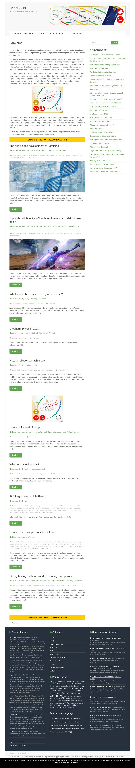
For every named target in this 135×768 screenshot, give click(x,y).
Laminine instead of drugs (24, 427)
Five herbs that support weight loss (103, 72)
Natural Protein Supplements (63, 544)
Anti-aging (53, 682)
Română (61, 728)
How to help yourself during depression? (105, 65)
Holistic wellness (50, 155)
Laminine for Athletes (31, 544)
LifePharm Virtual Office (32, 510)
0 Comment (34, 157)
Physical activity (44, 585)
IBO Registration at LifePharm (27, 496)
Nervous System (56, 698)
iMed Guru (18, 8)
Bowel (51, 684)
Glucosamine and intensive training (103, 136)
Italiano (65, 725)
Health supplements (39, 155)
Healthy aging (32, 233)
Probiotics (54, 700)
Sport (16, 546)
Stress (59, 705)
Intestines (72, 693)
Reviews (52, 664)
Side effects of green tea (99, 68)
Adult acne (94, 89)
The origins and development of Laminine (34, 145)
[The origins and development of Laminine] (47, 162)
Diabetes (14, 474)
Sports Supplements (39, 546)
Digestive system (26, 370)
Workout (31, 537)
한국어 (71, 725)
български (54, 718)
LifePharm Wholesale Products (48, 510)
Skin (36, 303)
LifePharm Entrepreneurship (57, 508)
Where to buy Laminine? (56, 33)
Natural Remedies (59, 150)
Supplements (16, 33)
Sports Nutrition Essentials (25, 546)
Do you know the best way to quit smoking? (106, 151)
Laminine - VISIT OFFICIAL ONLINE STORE (47, 140)
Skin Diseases (74, 703)
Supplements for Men (16, 742)
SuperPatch (13, 675)
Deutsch (72, 718)
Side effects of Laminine (101, 658)
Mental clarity (59, 233)
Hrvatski (71, 722)
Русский (67, 728)
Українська (59, 732)
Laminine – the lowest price (103, 677)
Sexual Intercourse (55, 703)
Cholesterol (60, 684)
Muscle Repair (50, 544)
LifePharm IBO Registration (72, 508)
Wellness (78, 233)
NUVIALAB (13, 715)
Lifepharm (64, 155)
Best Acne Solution (97, 129)
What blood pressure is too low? (102, 125)
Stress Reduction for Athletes (65, 546)
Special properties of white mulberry (103, 164)
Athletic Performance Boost (33, 542)
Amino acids (15, 233)
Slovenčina (75, 728)
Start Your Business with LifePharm (30, 512)
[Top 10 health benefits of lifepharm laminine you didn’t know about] (47, 240)
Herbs (51, 693)
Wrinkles (40, 303)
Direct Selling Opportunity (38, 506)
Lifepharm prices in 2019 (24, 328)
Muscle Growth (42, 544)
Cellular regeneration (17, 155)
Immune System (32, 474)
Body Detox (81, 682)
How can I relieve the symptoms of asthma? (106, 99)
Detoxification (79, 686)
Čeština (61, 718)
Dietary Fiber (62, 688)
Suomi (59, 722)
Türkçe (53, 732)
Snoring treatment (99, 725)
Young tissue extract (19, 157)
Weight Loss (73, 705)
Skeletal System (59, 585)
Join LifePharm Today (22, 508)
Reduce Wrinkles (63, 701)
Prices (24, 338)
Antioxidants (61, 682)
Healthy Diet (18, 303)
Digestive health (16, 370)
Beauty (52, 641)
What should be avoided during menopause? (36, 294)
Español (53, 722)
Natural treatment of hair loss (100, 76)
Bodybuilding (45, 542)
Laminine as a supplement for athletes (32, 532)
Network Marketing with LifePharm (66, 510)
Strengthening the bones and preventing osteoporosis (41, 576)
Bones (14, 585)
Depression (70, 686)
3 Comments (49, 512)
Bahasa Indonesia (57, 725)
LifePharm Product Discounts (17, 510)
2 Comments (48, 548)
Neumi (11, 696)
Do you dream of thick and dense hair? (104, 106)
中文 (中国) (68, 732)
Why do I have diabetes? (24, 464)
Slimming (53, 705)
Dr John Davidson (29, 155)
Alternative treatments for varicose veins (104, 172)
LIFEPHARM (13, 637)
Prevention (52, 585)
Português (54, 728)
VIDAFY (12, 660)
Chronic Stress (68, 684)
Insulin (39, 474)
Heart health (40, 233)
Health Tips (38, 226)
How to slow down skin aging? (104, 715)
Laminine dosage (75, 33)
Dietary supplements (26, 150)
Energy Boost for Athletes (70, 542)
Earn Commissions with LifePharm (55, 506)
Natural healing (72, 155)
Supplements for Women (17, 745)
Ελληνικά (79, 718)
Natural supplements (70, 233)
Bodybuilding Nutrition (56, 542)
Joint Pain (77, 693)
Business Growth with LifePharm (21, 506)
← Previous (13, 623)
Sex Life (80, 701)
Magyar (77, 722)
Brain (55, 684)
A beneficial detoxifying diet (100, 121)
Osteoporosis (35, 585)
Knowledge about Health (43, 150)
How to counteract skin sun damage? (103, 168)
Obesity (65, 698)
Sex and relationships (57, 667)
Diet (13, 303)
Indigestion (34, 370)
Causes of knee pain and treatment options (106, 103)
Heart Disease (80, 691)
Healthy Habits (48, 226)
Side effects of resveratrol (99, 110)
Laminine (58, 155)
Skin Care (66, 703)
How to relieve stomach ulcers (27, 360)
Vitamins (65, 705)
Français (65, 722)
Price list (20, 338)
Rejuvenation (72, 701)
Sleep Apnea (82, 703)
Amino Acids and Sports (19, 542)
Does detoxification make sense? (102, 132)
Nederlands (78, 725)
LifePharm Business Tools (42, 508)
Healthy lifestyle (70, 691)
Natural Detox (77, 696)
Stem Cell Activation (51, 546)
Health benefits (24, 233)
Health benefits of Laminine (34, 33)
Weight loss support (60, 707)
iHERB (11, 731)
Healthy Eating (24, 299)
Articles (15, 150)
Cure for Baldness (61, 686)
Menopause (31, 303)
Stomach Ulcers (48, 370)
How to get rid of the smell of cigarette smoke (106, 140)
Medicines (20, 437)
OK (68, 765)
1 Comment (35, 338)
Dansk (67, 718)
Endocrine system (22, 474)
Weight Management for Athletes (29, 548)
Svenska (82, 728)
